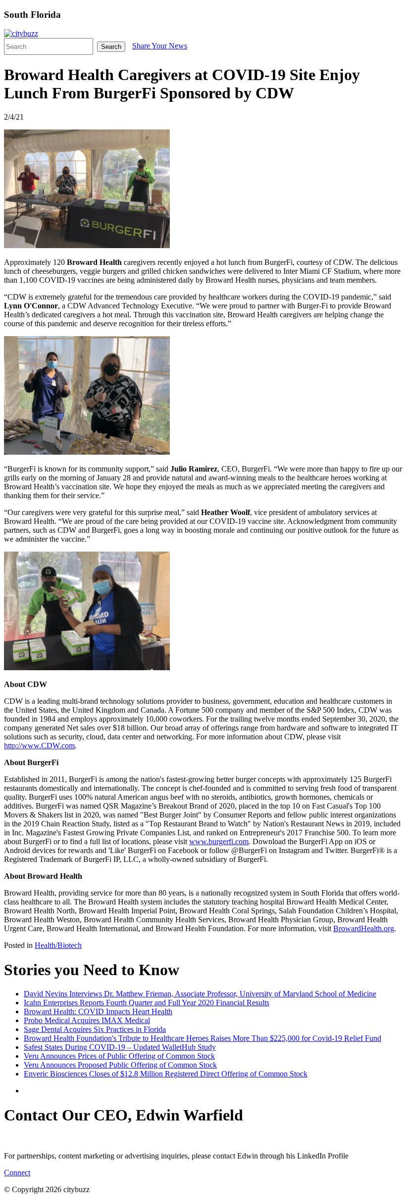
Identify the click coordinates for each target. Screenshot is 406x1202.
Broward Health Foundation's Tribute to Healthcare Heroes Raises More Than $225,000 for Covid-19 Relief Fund (202, 1038)
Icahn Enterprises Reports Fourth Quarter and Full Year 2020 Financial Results (146, 1002)
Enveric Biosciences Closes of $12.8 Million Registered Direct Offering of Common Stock (165, 1074)
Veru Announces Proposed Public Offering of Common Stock (120, 1065)
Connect (17, 1172)
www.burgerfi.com (219, 841)
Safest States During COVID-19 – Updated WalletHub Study (120, 1047)
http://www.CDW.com (39, 745)
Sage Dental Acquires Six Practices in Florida (95, 1029)
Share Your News (159, 46)
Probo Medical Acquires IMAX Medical (87, 1020)
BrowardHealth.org (363, 928)
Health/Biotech (58, 945)
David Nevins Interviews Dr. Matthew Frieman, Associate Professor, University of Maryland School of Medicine (200, 993)
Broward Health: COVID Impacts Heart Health (98, 1011)
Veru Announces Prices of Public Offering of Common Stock (119, 1056)
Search (111, 46)
